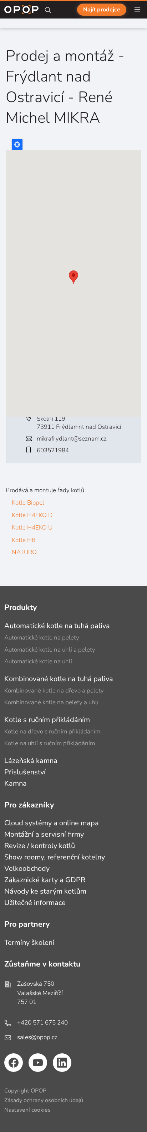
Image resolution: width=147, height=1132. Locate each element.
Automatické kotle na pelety (41, 637)
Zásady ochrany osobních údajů (43, 1100)
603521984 (53, 450)
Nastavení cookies (27, 1110)
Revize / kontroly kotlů (39, 846)
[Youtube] (38, 1062)
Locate (17, 144)
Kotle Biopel (28, 503)
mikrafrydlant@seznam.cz (72, 439)
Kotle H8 (23, 540)
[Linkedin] (62, 1062)
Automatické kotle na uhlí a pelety (49, 650)
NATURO (24, 552)
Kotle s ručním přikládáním (47, 720)
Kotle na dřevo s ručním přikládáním (52, 731)
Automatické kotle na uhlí (38, 661)
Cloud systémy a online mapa (51, 823)
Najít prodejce (101, 10)
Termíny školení (29, 942)
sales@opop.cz (37, 1037)
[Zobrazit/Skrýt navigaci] (137, 9)
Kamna (15, 783)
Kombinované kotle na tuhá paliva (58, 679)
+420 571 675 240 (42, 1022)
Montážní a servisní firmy (44, 834)
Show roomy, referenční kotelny (54, 857)
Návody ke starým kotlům (45, 891)
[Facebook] (13, 1062)
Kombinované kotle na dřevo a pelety (54, 690)
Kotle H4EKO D (32, 515)
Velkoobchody (27, 868)
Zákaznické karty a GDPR (44, 880)
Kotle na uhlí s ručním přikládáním (49, 743)
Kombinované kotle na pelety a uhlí (51, 702)
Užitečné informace (35, 902)
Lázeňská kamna (30, 760)
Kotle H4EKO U (32, 527)
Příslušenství (25, 772)
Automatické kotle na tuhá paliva (57, 626)
